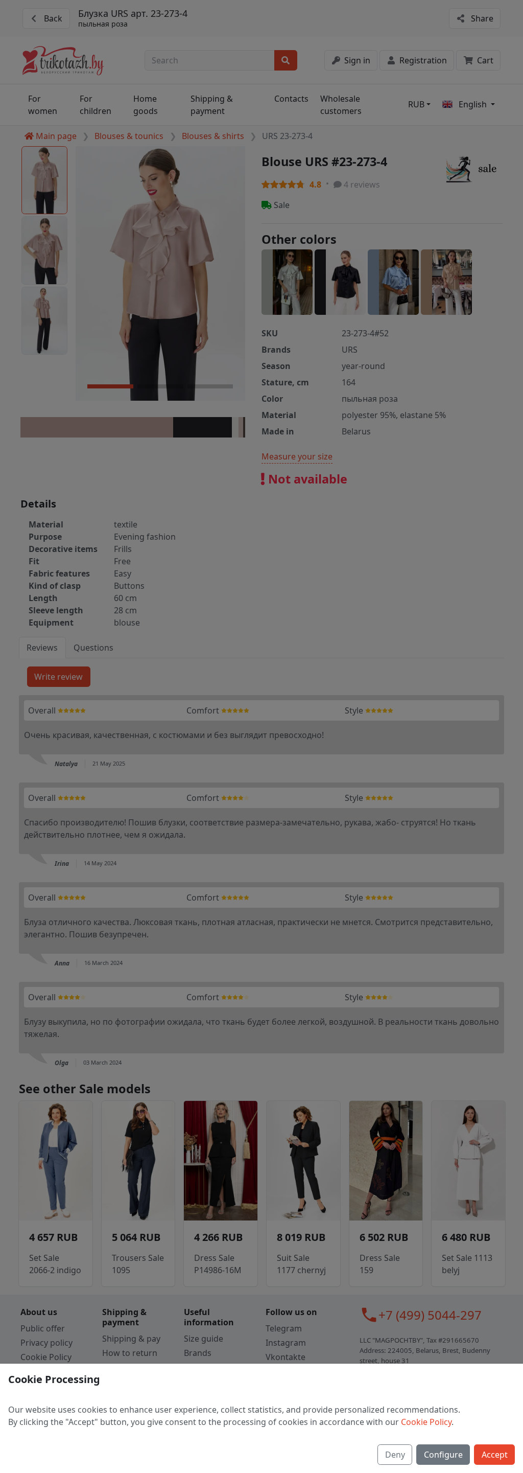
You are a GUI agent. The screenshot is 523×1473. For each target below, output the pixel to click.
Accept (495, 1454)
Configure (443, 1454)
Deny (395, 1454)
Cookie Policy (426, 1422)
